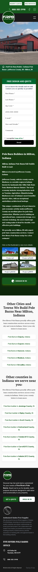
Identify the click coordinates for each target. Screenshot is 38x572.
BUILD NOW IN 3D (30, 3)
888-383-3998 (12, 559)
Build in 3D (27, 499)
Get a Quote (11, 499)
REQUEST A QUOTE (15, 3)
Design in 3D (21, 281)
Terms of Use (19, 138)
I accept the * (15, 138)
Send (19, 142)
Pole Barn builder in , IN (19, 406)
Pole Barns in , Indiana (19, 337)
